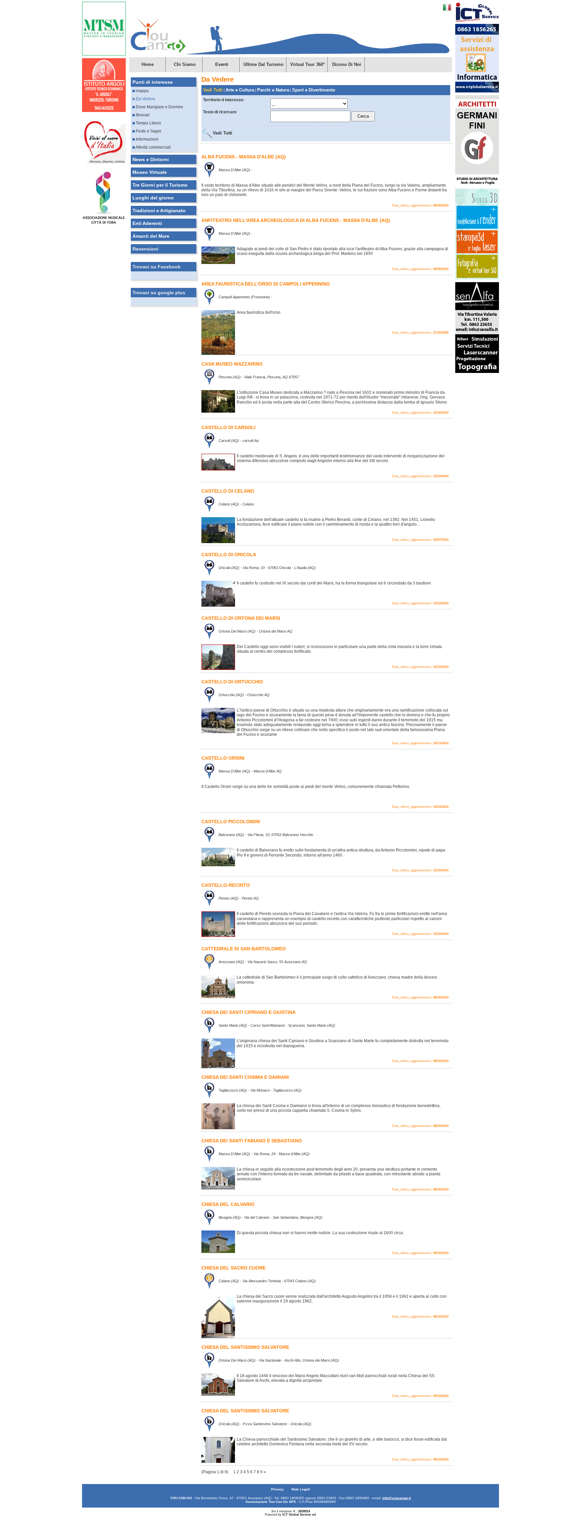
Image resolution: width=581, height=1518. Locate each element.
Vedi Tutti (222, 133)
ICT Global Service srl (299, 1514)
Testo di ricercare (220, 112)
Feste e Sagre (148, 131)
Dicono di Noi (346, 64)
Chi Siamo (185, 64)
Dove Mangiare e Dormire (159, 107)
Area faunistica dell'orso (258, 312)
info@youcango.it (396, 1498)
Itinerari (142, 115)
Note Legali (301, 1489)
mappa (142, 90)
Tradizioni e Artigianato (159, 210)
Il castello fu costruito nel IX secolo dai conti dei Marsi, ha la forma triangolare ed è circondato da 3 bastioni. (334, 583)
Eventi (221, 64)
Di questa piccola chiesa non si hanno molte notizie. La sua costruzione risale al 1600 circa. (320, 1232)
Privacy (278, 1489)
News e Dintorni (150, 159)
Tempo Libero (148, 123)
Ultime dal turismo (263, 64)
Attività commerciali (153, 147)
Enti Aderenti (147, 223)
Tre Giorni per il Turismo (160, 185)
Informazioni (146, 139)
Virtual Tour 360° (307, 64)
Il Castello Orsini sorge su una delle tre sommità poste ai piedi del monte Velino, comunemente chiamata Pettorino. (305, 786)
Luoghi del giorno (153, 197)
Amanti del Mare (150, 236)
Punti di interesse (152, 82)
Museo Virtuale (149, 172)
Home (148, 64)
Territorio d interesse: (223, 100)
